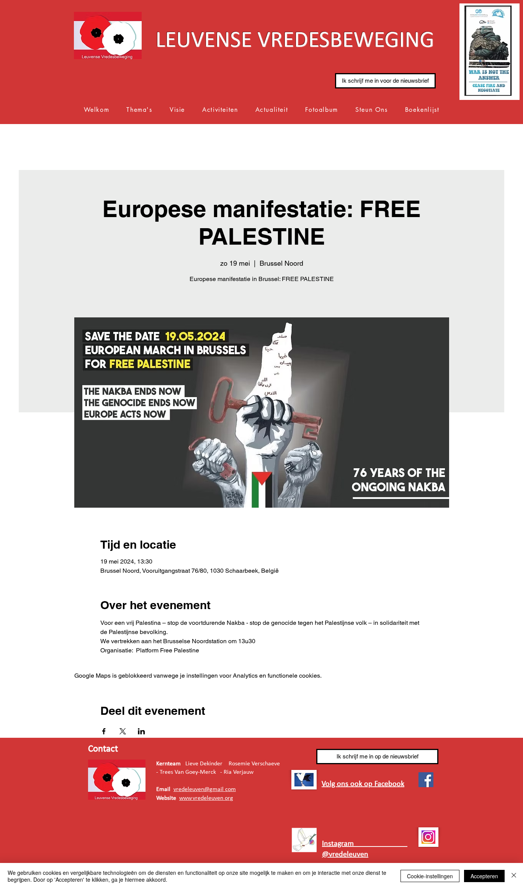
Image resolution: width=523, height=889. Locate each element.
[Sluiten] (513, 876)
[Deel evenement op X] (122, 731)
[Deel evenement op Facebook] (104, 731)
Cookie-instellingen (430, 876)
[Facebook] (425, 779)
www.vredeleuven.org (206, 798)
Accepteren (484, 876)
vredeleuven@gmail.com (204, 789)
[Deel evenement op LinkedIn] (141, 731)
